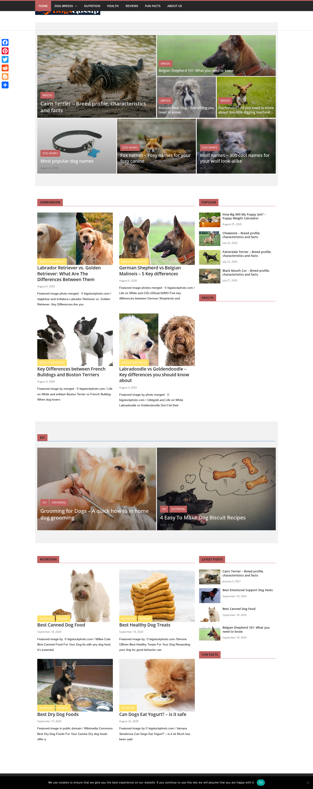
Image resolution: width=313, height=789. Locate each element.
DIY (45, 502)
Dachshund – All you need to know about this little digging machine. (246, 110)
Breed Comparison (52, 261)
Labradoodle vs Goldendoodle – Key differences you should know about (154, 375)
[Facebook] (5, 42)
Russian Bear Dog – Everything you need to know (186, 110)
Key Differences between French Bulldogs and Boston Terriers (71, 372)
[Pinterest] (5, 51)
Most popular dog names (66, 161)
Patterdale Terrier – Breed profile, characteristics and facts (247, 254)
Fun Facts (153, 6)
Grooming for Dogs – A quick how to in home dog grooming (94, 514)
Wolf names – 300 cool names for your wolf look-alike (235, 158)
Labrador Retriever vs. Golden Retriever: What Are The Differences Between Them (69, 273)
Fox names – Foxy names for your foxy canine (155, 158)
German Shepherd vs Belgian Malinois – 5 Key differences (150, 270)
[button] (75, 6)
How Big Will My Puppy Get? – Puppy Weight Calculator (244, 216)
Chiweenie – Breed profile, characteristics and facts (241, 235)
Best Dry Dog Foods (58, 714)
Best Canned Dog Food (61, 625)
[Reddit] (5, 68)
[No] (308, 782)
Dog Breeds (64, 6)
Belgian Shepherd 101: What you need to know (196, 70)
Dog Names (50, 153)
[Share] (5, 85)
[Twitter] (5, 59)
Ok (261, 782)
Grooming (59, 502)
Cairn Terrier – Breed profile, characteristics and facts (93, 107)
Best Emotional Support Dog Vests (248, 590)
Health (113, 6)
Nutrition (92, 6)
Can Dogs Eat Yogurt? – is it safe (152, 714)
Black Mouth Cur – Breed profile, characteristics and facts (246, 272)
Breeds (47, 95)
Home (43, 6)
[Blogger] (5, 76)
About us (174, 6)
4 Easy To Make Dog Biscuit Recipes (203, 517)
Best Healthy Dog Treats (144, 625)
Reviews (132, 6)
